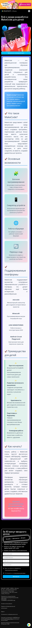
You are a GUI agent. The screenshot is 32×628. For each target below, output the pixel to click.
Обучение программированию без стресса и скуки (15, 503)
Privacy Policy (9, 619)
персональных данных (11, 570)
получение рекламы (19, 573)
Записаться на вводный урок (16, 53)
